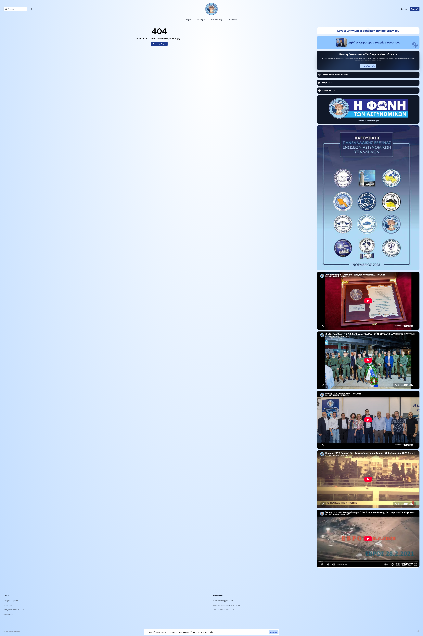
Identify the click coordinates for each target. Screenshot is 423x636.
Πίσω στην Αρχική (159, 44)
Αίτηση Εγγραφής (368, 66)
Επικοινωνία (232, 20)
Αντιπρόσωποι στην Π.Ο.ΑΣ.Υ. (14, 610)
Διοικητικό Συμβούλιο (11, 601)
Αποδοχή (273, 632)
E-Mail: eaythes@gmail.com (223, 601)
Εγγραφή (414, 9)
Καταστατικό (8, 605)
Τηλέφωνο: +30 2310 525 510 (223, 610)
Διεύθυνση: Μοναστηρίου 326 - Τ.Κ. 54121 (227, 605)
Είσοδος (404, 9)
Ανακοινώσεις (216, 20)
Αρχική (188, 20)
